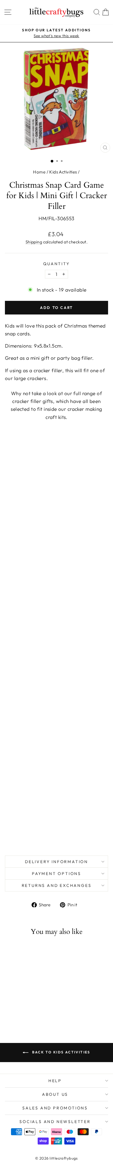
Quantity (56, 263)
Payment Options (56, 873)
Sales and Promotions (55, 1108)
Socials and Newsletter (55, 1121)
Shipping (33, 242)
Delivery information (56, 861)
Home (39, 172)
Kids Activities (63, 172)
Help (55, 1080)
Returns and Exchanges (57, 885)
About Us (55, 1094)
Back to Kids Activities (60, 1052)
